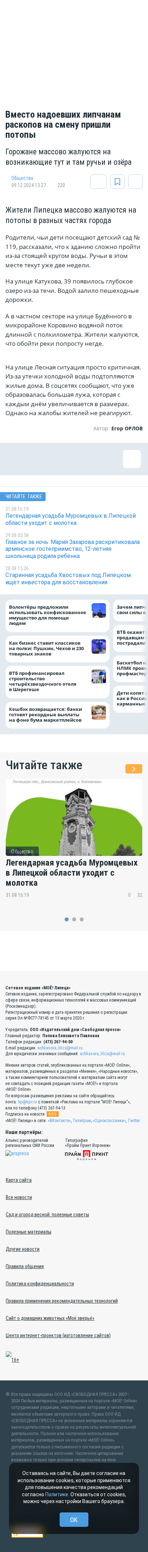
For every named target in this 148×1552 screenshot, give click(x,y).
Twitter (134, 1120)
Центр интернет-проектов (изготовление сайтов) (58, 1335)
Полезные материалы (28, 1232)
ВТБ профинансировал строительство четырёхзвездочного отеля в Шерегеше (43, 681)
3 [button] (82, 919)
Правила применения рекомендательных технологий (62, 1301)
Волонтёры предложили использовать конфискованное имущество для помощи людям (47, 615)
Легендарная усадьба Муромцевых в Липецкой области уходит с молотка (72, 873)
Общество (22, 178)
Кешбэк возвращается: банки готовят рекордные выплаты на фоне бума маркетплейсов (45, 715)
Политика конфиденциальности (40, 1283)
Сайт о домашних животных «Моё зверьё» (50, 1318)
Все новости (19, 1197)
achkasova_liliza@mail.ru (60, 1047)
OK (74, 1520)
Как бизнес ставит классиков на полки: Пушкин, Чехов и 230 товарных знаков (46, 648)
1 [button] (67, 919)
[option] (74, 843)
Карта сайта (19, 1180)
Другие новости (23, 1249)
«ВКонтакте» (59, 1120)
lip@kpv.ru (27, 1101)
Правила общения (25, 1266)
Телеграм (82, 1120)
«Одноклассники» (109, 1120)
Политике (56, 1494)
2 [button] (74, 919)
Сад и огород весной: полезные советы (47, 1214)
